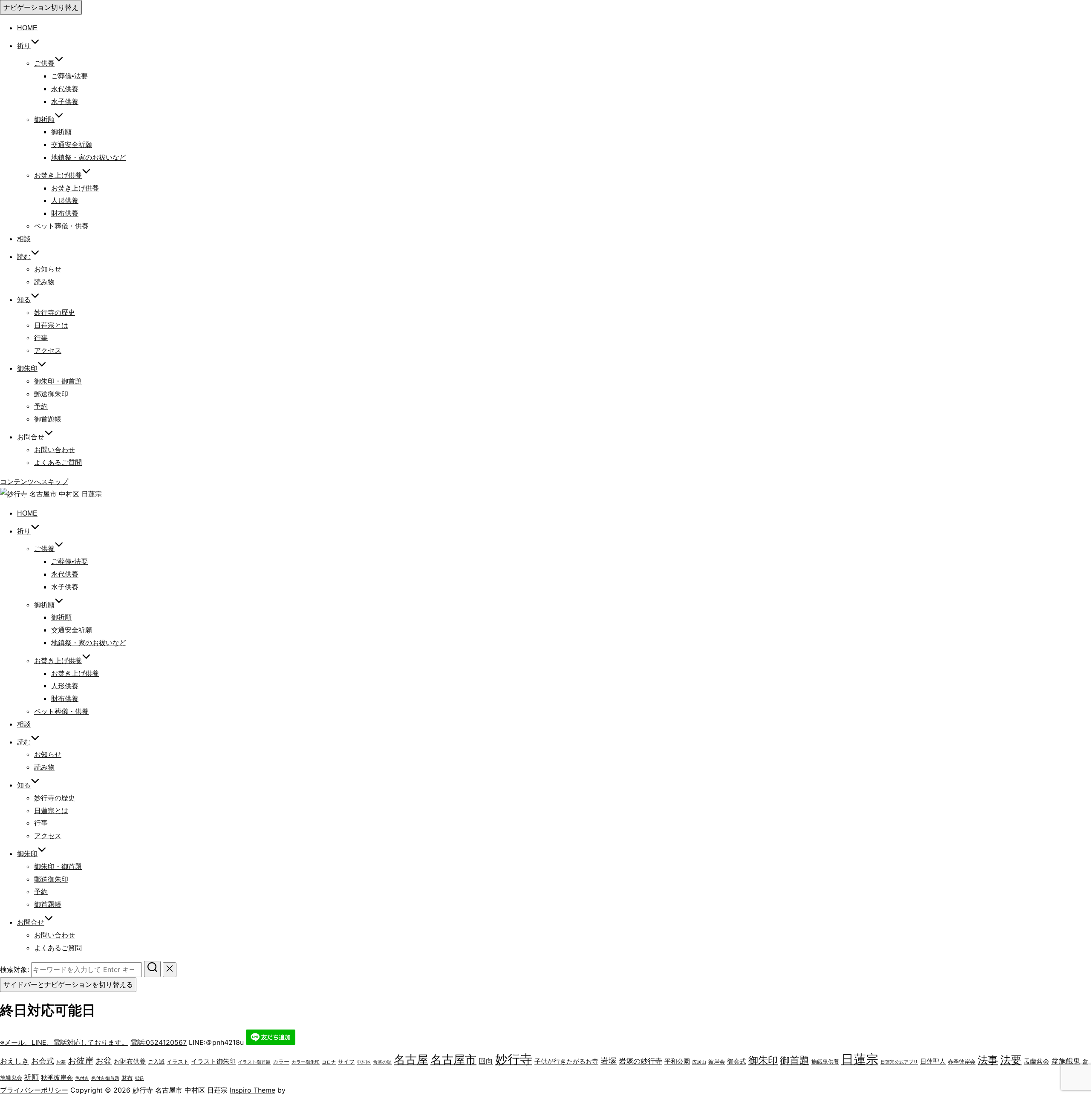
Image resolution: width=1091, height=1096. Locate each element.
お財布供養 (130, 1061)
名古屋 (411, 1060)
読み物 (44, 282)
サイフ (346, 1061)
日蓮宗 (859, 1059)
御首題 (794, 1060)
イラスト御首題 (254, 1062)
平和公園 (677, 1061)
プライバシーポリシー (34, 1090)
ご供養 (44, 63)
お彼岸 (80, 1061)
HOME (27, 28)
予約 (41, 406)
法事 (988, 1060)
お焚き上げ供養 (75, 188)
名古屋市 (453, 1060)
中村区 (364, 1062)
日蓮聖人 (933, 1061)
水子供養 (64, 101)
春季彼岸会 (962, 1061)
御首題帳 (47, 419)
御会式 (736, 1061)
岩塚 (608, 1061)
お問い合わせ (54, 449)
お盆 (103, 1061)
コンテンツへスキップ (34, 481)
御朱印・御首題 (58, 381)
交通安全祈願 (71, 144)
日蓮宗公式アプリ (899, 1062)
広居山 (699, 1062)
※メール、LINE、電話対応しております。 (64, 1042)
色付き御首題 (105, 1078)
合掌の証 (382, 1062)
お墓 (61, 1062)
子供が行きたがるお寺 (566, 1061)
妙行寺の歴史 (54, 312)
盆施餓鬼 (1065, 1061)
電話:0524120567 (158, 1042)
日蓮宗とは (51, 325)
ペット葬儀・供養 (61, 226)
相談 (24, 238)
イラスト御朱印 (213, 1061)
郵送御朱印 (51, 394)
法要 (1011, 1059)
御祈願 (44, 119)
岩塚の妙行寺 (640, 1061)
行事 (41, 337)
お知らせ (47, 269)
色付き (82, 1078)
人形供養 (64, 200)
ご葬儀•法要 (69, 76)
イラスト (178, 1061)
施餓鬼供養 (825, 1061)
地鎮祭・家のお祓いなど (88, 157)
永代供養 (64, 88)
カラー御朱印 (306, 1062)
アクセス (47, 350)
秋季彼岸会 (57, 1077)
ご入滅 (156, 1061)
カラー (281, 1061)
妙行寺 (513, 1059)
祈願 (31, 1077)
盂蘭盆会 (1036, 1061)
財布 (127, 1077)
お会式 (42, 1060)
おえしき (14, 1061)
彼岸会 (716, 1061)
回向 (486, 1061)
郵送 (139, 1078)
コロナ (329, 1062)
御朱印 (763, 1060)
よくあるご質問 (58, 462)
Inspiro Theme (252, 1090)
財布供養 (64, 213)
